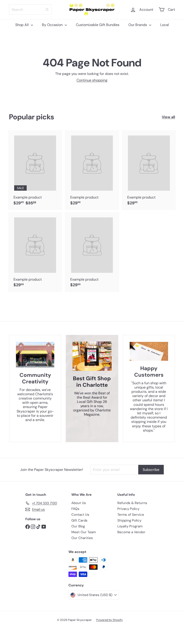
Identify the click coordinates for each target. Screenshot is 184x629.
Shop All (22, 24)
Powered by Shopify (109, 620)
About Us (78, 503)
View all (168, 117)
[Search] (47, 9)
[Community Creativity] (35, 354)
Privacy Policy (128, 509)
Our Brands (138, 24)
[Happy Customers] (149, 351)
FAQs (75, 509)
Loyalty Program (129, 526)
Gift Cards (79, 520)
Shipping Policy (129, 520)
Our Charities (82, 538)
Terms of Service (130, 514)
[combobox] (30, 9)
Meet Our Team (83, 532)
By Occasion (53, 24)
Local (164, 24)
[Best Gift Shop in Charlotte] (91, 356)
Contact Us (80, 514)
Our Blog (78, 526)
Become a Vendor (131, 532)
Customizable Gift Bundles (97, 24)
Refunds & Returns (132, 503)
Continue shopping (92, 80)
